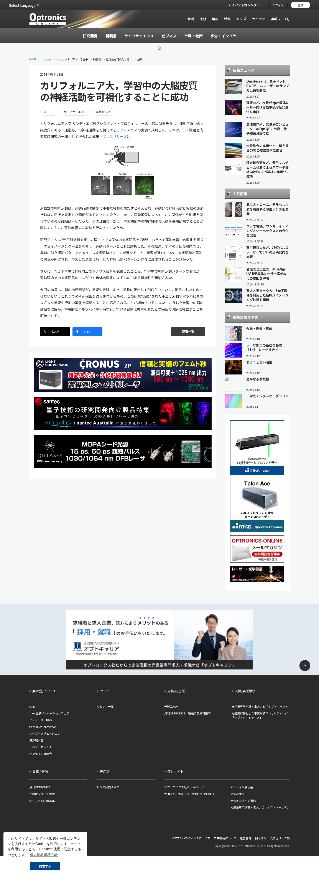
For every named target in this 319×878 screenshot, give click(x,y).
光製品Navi (171, 706)
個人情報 (260, 838)
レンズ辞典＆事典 (108, 787)
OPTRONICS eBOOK (42, 800)
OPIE (32, 706)
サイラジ (258, 19)
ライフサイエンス (75, 112)
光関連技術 (103, 112)
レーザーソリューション (44, 733)
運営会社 (245, 838)
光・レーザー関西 (40, 720)
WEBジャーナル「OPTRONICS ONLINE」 (189, 794)
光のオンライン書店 (42, 794)
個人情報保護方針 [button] (44, 855)
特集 (227, 19)
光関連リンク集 (280, 838)
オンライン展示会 (40, 754)
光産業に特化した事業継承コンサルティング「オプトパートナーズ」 (260, 715)
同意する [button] (45, 866)
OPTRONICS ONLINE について (191, 838)
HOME (32, 59)
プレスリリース (115, 136)
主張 (203, 19)
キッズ (241, 19)
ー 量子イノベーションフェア (49, 713)
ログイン (278, 5)
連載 (274, 19)
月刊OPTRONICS (39, 787)
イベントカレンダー (246, 5)
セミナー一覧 (105, 706)
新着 (190, 19)
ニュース (46, 59)
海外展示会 (36, 740)
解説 (215, 19)
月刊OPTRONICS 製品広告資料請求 (187, 713)
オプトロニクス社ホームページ (184, 787)
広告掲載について (225, 838)
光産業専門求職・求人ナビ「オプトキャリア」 (261, 706)
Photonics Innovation (42, 727)
